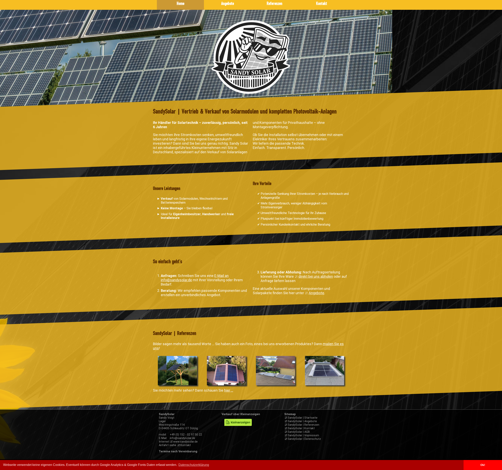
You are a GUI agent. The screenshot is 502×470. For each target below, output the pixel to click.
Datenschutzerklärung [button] (193, 464)
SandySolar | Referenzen (303, 424)
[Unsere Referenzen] (177, 385)
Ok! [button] (482, 464)
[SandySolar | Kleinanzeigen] (238, 427)
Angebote (227, 4)
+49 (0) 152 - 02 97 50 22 (186, 434)
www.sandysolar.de (185, 441)
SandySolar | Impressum (303, 435)
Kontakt (321, 4)
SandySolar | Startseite (302, 417)
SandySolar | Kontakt (301, 428)
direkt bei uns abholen (315, 276)
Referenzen (274, 4)
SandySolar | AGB (299, 432)
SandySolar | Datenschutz (304, 439)
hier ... (228, 390)
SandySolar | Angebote (302, 421)
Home (180, 4)
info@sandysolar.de (182, 438)
